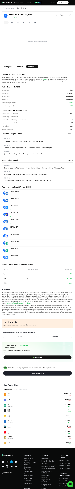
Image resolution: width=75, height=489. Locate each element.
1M (18, 22)
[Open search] (57, 16)
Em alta (20, 337)
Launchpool (27, 481)
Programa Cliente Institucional (47, 472)
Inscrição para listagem (46, 476)
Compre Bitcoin (64, 460)
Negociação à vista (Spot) (30, 463)
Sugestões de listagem (46, 480)
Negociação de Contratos (28, 459)
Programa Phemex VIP (48, 466)
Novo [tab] (15, 389)
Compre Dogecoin (65, 463)
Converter (32, 66)
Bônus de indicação (48, 461)
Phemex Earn (28, 478)
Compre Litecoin (64, 465)
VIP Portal (44, 463)
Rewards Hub (46, 458)
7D (12, 22)
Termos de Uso (11, 303)
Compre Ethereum (65, 468)
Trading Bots (28, 483)
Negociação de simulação (46, 485)
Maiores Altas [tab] (23, 389)
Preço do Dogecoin (65, 486)
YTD (35, 22)
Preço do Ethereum (65, 481)
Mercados (29, 3)
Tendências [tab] (8, 389)
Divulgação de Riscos (24, 303)
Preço (12, 8)
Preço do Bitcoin (64, 478)
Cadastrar (38, 357)
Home (7, 8)
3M (23, 22)
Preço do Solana (64, 483)
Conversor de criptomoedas (28, 474)
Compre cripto (19, 3)
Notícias (20, 66)
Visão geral (8, 66)
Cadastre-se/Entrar (38, 373)
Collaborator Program (48, 468)
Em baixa (55, 337)
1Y (29, 22)
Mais (69, 133)
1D (6, 22)
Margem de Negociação (27, 468)
